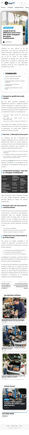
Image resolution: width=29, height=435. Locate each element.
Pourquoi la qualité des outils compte (13, 76)
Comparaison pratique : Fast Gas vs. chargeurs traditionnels (15, 81)
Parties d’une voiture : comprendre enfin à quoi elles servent (13, 348)
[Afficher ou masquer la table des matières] (21, 73)
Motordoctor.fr (5, 415)
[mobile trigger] (2, 3)
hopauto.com (5, 416)
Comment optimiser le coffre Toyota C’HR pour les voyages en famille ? (13, 376)
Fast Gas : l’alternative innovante (12, 78)
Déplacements (8, 27)
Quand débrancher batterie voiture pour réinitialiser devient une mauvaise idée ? (13, 320)
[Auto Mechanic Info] (10, 3)
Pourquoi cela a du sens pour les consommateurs (12, 85)
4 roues (6, 399)
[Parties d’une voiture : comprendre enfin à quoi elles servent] (14, 336)
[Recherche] (22, 3)
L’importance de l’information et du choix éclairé (13, 88)
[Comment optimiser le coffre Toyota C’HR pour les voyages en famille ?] (14, 364)
